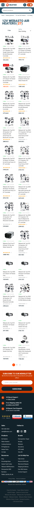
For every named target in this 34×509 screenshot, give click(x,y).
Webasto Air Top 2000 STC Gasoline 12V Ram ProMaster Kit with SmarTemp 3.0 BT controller (24, 218)
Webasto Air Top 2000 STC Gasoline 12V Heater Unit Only (9, 349)
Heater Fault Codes (6, 464)
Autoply (20, 441)
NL (12, 474)
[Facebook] (18, 431)
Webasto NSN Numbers (7, 466)
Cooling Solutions (6, 444)
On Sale (3, 452)
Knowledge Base (6, 461)
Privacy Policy (11, 478)
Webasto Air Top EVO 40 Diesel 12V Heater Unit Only (24, 273)
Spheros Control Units (22, 492)
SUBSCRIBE (17, 389)
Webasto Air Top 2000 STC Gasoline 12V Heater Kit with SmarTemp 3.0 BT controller (24, 162)
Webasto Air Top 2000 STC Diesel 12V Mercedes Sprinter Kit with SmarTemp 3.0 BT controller (24, 190)
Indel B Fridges (11, 492)
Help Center (11, 399)
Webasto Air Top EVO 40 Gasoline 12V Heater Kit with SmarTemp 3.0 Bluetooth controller (9, 133)
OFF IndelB (21, 449)
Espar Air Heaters (11, 490)
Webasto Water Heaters (25, 497)
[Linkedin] (25, 431)
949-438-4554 (5, 429)
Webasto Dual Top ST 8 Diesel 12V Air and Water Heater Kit (9, 245)
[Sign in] (24, 4)
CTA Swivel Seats (18, 501)
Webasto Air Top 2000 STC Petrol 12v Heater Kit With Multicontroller (24, 298)
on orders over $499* (12, 405)
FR (10, 474)
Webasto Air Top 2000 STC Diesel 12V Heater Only (9, 273)
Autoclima (21, 446)
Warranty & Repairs (23, 464)
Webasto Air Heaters (10, 494)
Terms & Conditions (21, 478)
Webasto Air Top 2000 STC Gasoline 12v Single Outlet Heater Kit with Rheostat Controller (9, 52)
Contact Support (22, 472)
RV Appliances (5, 446)
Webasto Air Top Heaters (24, 494)
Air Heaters (4, 439)
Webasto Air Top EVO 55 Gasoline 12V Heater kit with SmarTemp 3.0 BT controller (24, 247)
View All (20, 452)
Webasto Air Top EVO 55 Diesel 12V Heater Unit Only (9, 324)
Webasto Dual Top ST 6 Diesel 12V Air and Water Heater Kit (24, 78)
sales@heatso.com (6, 431)
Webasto (20, 444)
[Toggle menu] (3, 4)
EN (8, 474)
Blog (2, 459)
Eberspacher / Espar (23, 439)
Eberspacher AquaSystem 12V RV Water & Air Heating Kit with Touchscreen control (24, 351)
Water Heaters (5, 441)
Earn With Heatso (22, 469)
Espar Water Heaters (23, 490)
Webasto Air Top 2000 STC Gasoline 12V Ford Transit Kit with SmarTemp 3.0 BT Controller (24, 133)
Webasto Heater (13, 497)
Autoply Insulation (24, 499)
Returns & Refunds (23, 461)
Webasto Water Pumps (12, 499)
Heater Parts (4, 449)
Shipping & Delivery (23, 466)
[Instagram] (21, 431)
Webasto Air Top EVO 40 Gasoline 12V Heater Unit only (24, 324)
